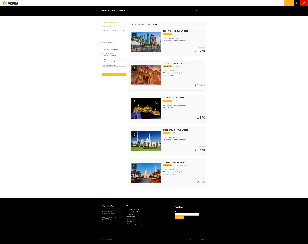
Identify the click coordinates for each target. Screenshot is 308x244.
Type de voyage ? (106, 47)
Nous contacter (131, 216)
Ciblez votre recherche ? (109, 65)
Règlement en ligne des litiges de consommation (136, 224)
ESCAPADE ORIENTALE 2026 (173, 162)
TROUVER (114, 74)
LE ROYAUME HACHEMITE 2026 (174, 63)
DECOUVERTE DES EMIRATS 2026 (175, 31)
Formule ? (104, 59)
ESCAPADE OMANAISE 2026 (173, 98)
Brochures (288, 3)
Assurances (130, 214)
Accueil (193, 11)
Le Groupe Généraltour (133, 209)
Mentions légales (131, 221)
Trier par (133, 24)
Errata (129, 219)
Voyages (199, 11)
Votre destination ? (107, 53)
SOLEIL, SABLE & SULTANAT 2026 (175, 130)
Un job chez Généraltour (133, 211)
